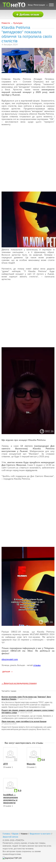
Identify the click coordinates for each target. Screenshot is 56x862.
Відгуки (15, 834)
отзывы (37, 665)
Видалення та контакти (40, 834)
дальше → (7, 671)
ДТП (5, 764)
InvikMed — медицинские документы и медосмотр (10, 798)
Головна (6, 834)
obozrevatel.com (10, 659)
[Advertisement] (28, 144)
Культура (17, 23)
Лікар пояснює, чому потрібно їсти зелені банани (24, 721)
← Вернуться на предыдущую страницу (19, 683)
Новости (6, 23)
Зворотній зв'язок (10, 837)
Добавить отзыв (28, 14)
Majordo (31, 764)
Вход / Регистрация (36, 5)
